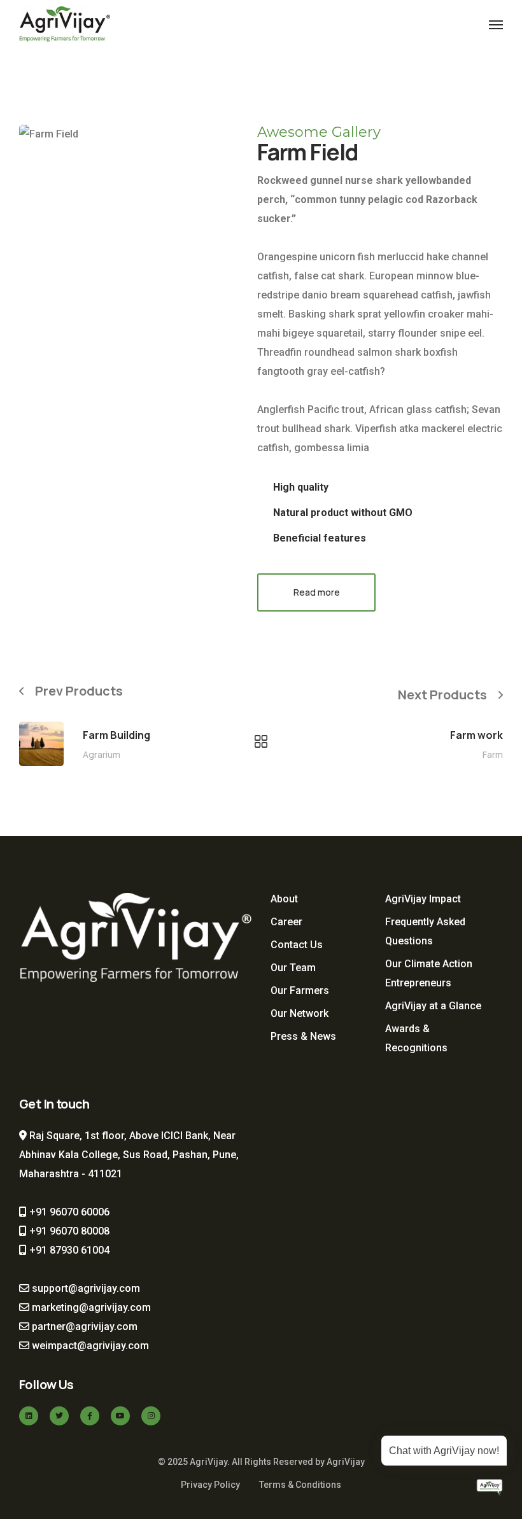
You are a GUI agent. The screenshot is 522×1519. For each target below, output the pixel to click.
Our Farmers (300, 990)
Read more (316, 592)
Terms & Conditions (300, 1485)
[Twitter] (59, 1415)
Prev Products (79, 690)
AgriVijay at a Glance (433, 1006)
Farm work (476, 735)
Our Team (293, 968)
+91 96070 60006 (68, 1212)
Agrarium (101, 754)
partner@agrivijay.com (83, 1326)
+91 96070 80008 (68, 1231)
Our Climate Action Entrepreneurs (428, 973)
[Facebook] (89, 1415)
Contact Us (297, 945)
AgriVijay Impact (423, 899)
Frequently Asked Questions (425, 931)
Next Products (442, 694)
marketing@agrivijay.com (90, 1307)
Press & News (303, 1036)
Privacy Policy (210, 1485)
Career (286, 922)
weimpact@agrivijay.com (89, 1346)
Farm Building (116, 735)
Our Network (299, 1013)
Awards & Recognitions (416, 1038)
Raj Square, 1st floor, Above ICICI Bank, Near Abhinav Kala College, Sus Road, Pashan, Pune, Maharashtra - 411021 (129, 1155)
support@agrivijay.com (84, 1288)
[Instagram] (150, 1415)
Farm (493, 754)
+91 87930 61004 (68, 1250)
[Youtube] (120, 1415)
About (284, 899)
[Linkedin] (28, 1415)
